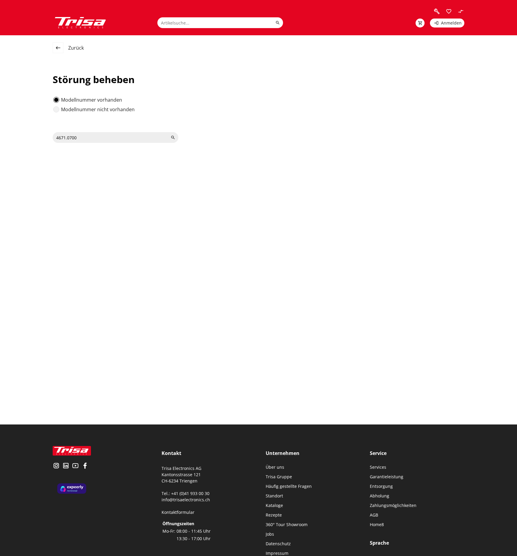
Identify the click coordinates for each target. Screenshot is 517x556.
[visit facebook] (85, 466)
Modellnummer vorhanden (91, 100)
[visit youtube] (75, 466)
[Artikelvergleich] (460, 11)
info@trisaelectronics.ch (186, 499)
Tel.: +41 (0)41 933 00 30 (185, 493)
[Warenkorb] (420, 23)
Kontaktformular (178, 512)
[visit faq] (436, 11)
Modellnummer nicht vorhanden (98, 109)
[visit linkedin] (65, 466)
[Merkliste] (448, 11)
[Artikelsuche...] (277, 23)
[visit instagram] (56, 466)
